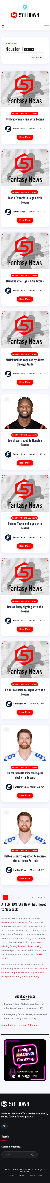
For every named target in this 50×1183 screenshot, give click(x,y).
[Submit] (33, 1154)
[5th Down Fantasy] (25, 15)
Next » (41, 897)
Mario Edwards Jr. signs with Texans (25, 199)
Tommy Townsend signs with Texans (25, 525)
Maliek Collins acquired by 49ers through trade (25, 361)
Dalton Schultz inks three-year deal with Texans (25, 775)
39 (31, 897)
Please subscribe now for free (17, 922)
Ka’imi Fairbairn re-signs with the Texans (25, 691)
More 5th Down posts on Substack (19, 1025)
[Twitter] (25, 7)
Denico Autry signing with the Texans (25, 608)
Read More (25, 137)
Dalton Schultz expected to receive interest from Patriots (25, 858)
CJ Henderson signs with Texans (25, 119)
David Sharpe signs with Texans (25, 281)
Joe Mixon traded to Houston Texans (25, 442)
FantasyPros (19, 128)
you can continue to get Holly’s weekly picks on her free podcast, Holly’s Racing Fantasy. (24, 972)
